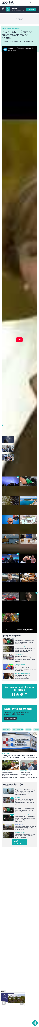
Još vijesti (17, 842)
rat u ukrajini (18, 729)
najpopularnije (13, 784)
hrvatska (6, 729)
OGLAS (19, 19)
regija (28, 729)
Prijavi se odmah (10, 718)
